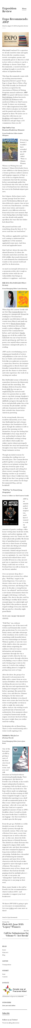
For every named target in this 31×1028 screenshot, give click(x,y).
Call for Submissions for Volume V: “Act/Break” (16, 933)
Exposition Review (9, 10)
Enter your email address (8, 1005)
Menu (24, 8)
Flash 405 (5, 952)
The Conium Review (15, 312)
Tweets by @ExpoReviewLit (10, 1023)
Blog (3, 955)
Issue (3, 974)
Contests (5, 977)
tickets (11, 908)
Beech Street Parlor (18, 323)
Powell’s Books (16, 777)
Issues (4, 950)
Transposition (6, 964)
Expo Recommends (12, 917)
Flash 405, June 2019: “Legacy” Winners (13, 924)
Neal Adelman (7, 97)
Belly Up (10, 389)
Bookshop (6, 118)
